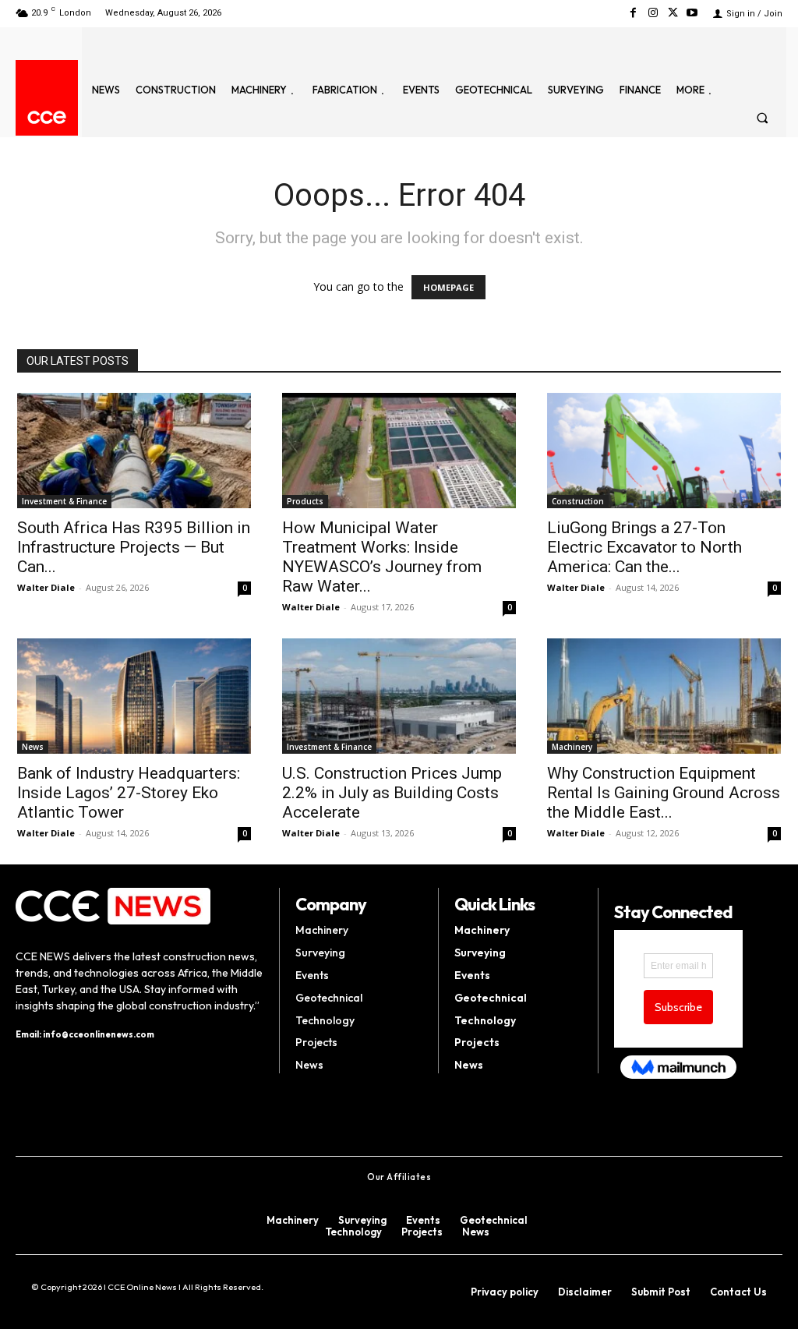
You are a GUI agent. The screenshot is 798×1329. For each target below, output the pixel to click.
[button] (762, 117)
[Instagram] (652, 13)
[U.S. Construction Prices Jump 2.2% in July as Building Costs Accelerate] (399, 696)
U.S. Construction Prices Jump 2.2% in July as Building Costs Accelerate (392, 793)
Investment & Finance (64, 501)
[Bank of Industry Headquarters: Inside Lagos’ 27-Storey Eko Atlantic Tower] (134, 696)
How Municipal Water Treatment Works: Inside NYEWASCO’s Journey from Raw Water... (382, 557)
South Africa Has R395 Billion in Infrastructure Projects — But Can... (133, 547)
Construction (578, 501)
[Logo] (46, 117)
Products (305, 501)
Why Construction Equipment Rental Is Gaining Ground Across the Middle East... (663, 793)
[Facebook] (633, 13)
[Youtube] (692, 13)
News (33, 746)
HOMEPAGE (448, 287)
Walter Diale (46, 587)
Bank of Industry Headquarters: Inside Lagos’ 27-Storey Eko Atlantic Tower (128, 793)
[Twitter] (673, 13)
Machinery (572, 746)
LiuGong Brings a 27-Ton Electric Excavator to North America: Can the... (644, 547)
